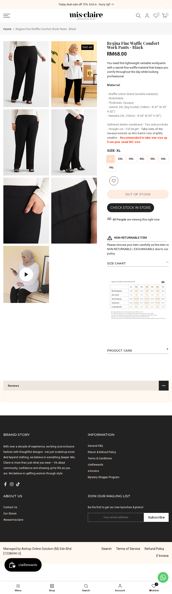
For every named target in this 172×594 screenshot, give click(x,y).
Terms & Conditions (100, 458)
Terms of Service (128, 549)
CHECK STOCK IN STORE (130, 208)
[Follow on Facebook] (5, 484)
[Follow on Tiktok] (18, 484)
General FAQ (95, 445)
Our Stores (10, 513)
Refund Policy (154, 549)
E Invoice (162, 555)
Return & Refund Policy (102, 452)
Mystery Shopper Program (103, 477)
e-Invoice (93, 471)
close (5, 4)
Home (7, 29)
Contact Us (10, 507)
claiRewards (95, 464)
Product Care (119, 350)
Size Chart (116, 263)
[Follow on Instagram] (12, 484)
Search (106, 549)
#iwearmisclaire (13, 519)
